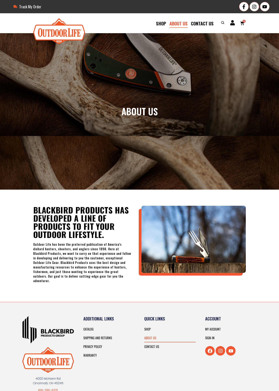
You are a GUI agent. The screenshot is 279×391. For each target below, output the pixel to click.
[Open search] (223, 23)
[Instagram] (254, 6)
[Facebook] (210, 351)
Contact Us (202, 23)
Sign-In (209, 338)
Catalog (88, 329)
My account (213, 329)
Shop (161, 23)
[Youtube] (265, 6)
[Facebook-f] (244, 6)
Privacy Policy (92, 346)
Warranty (90, 355)
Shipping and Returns (97, 338)
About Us (178, 23)
